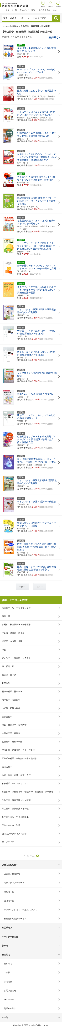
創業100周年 (10, 1008)
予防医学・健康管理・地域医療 (16, 800)
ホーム (5, 26)
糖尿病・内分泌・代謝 (12, 641)
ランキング (24, 10)
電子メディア (8, 842)
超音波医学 (7, 716)
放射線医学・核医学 (11, 733)
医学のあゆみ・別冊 (11, 825)
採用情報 (8, 981)
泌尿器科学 (7, 767)
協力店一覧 (9, 901)
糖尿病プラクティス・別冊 (14, 834)
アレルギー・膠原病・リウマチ (16, 658)
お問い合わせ (10, 990)
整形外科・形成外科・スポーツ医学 (18, 750)
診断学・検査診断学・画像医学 (16, 624)
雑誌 (54, 10)
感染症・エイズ (9, 675)
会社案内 (8, 963)
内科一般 (6, 616)
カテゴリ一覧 (11, 10)
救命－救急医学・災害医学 (14, 725)
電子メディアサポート (14, 882)
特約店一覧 (9, 892)
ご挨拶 (7, 972)
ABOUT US (9, 999)
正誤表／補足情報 (12, 873)
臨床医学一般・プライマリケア (16, 608)
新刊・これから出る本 (40, 10)
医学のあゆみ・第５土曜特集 (15, 817)
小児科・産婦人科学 (11, 708)
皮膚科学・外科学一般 (12, 741)
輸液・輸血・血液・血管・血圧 (16, 775)
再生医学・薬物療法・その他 (15, 808)
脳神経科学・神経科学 (12, 691)
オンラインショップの (20, 909)
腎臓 (4, 650)
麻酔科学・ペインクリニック (15, 783)
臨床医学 (14, 26)
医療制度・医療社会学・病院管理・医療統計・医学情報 (27, 792)
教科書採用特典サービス (15, 918)
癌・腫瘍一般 (8, 666)
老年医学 (6, 683)
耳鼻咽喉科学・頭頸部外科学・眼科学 (19, 758)
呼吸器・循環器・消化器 (13, 633)
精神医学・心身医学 (11, 700)
